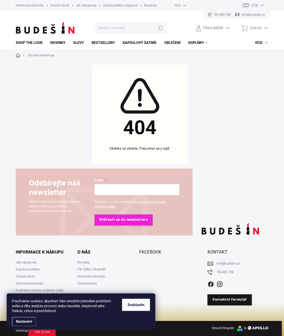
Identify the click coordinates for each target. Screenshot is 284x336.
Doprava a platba (27, 269)
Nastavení (24, 321)
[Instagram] (219, 283)
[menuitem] (31, 42)
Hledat (160, 28)
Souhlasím (136, 305)
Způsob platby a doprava (120, 5)
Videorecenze (87, 283)
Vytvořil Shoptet (223, 328)
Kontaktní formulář (230, 299)
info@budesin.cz (228, 263)
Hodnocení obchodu (29, 5)
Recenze (150, 5)
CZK (254, 5)
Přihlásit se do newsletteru (123, 220)
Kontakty (83, 262)
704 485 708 (225, 272)
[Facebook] (210, 283)
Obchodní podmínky (29, 283)
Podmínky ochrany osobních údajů (39, 290)
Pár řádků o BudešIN (91, 269)
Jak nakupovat (86, 5)
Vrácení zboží (59, 5)
